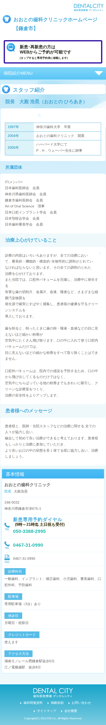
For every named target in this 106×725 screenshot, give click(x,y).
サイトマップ (46, 711)
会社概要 (70, 711)
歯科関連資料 (33, 703)
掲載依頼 (57, 703)
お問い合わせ (81, 703)
